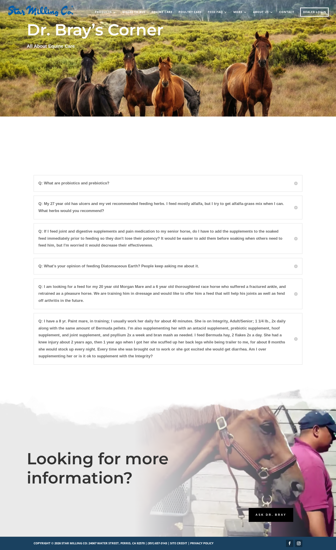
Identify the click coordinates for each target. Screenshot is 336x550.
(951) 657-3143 (157, 543)
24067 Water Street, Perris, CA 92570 (116, 543)
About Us (261, 12)
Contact (286, 12)
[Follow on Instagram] (298, 543)
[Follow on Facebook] (289, 543)
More (238, 12)
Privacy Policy (201, 543)
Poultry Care (190, 12)
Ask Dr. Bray (271, 514)
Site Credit (178, 543)
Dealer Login (314, 12)
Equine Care (162, 12)
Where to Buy (134, 12)
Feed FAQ (215, 12)
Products (103, 12)
